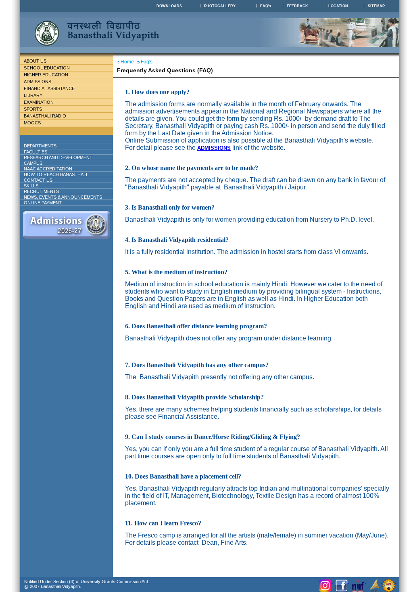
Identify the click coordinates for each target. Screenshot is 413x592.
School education (47, 67)
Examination (39, 102)
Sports (33, 109)
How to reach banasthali (55, 174)
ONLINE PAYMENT (43, 202)
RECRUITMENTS (41, 191)
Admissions (37, 81)
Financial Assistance (49, 88)
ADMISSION (212, 148)
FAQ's (265, 6)
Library (33, 95)
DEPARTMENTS (40, 145)
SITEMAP (376, 6)
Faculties (35, 151)
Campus (33, 163)
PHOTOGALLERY (220, 6)
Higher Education (46, 74)
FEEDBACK (297, 6)
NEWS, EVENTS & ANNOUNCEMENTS (63, 197)
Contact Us (38, 180)
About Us (35, 61)
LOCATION (338, 6)
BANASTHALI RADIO (45, 115)
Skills (31, 185)
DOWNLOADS (169, 6)
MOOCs (32, 122)
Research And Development (58, 157)
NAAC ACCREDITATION (48, 168)
